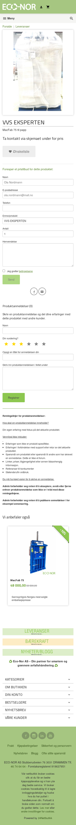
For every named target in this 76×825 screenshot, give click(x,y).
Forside (7, 26)
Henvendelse (10, 241)
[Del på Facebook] (34, 291)
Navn (5, 177)
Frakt (10, 746)
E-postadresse (10, 190)
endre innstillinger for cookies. (38, 811)
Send (11, 279)
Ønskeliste (20, 151)
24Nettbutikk (45, 818)
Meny (11, 18)
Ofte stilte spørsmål (53, 753)
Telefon (6, 202)
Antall (6, 228)
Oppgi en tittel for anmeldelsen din (21, 352)
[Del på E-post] (42, 291)
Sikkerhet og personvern (56, 746)
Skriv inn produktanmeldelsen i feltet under (25, 364)
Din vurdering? (10, 338)
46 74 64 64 (18, 766)
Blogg (34, 753)
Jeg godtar (19, 271)
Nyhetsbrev (21, 753)
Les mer (45, 808)
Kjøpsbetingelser (27, 746)
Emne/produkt (10, 215)
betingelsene (26, 271)
